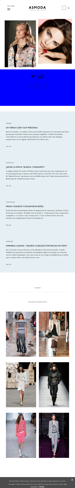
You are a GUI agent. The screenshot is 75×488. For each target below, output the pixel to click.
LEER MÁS (8, 146)
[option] (37, 87)
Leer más (37, 86)
